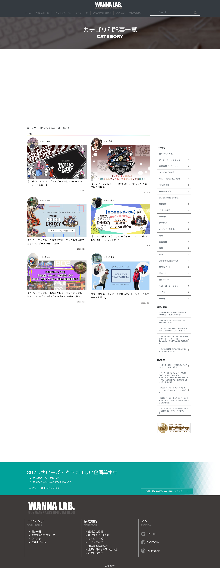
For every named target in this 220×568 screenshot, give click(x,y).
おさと (111, 257)
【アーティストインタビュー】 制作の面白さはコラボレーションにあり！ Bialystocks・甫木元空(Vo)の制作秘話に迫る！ (173, 339)
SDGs (161, 254)
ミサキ (47, 200)
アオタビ (163, 223)
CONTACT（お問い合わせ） (129, 12)
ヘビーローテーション (168, 286)
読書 (161, 235)
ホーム (28, 12)
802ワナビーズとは (99, 535)
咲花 (110, 141)
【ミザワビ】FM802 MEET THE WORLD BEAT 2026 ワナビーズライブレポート (173, 329)
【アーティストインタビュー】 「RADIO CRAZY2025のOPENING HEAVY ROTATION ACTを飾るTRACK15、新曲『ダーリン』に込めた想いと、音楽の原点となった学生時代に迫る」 (173, 377)
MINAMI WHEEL (165, 185)
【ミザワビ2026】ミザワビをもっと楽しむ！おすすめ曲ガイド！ (172, 350)
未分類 (162, 298)
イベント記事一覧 (62, 12)
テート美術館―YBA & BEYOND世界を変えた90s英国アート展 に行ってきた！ (173, 313)
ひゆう (111, 200)
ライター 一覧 (95, 538)
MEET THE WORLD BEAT (169, 178)
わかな (47, 141)
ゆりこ (47, 257)
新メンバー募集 (166, 153)
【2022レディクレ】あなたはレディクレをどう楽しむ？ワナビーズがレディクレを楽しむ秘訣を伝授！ (173, 400)
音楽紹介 (163, 204)
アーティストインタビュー (170, 160)
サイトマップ (95, 542)
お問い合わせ (95, 553)
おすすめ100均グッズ (168, 260)
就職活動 (163, 241)
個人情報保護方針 (97, 546)
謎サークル (164, 279)
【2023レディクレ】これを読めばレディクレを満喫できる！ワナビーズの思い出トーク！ (173, 410)
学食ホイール (165, 267)
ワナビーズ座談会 (167, 172)
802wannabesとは (102, 12)
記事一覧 (36, 531)
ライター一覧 (81, 12)
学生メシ (163, 273)
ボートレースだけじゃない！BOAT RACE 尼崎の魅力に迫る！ (172, 321)
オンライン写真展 (167, 229)
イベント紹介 (165, 210)
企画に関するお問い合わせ (102, 549)
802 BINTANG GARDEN (169, 197)
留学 (161, 248)
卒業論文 (163, 216)
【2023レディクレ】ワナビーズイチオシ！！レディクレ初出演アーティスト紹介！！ (172, 390)
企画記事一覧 (42, 12)
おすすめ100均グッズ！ (44, 535)
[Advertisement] (110, 87)
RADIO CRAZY (165, 191)
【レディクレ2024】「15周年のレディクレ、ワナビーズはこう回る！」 (173, 366)
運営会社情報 (95, 531)
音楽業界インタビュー (168, 166)
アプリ (162, 292)
